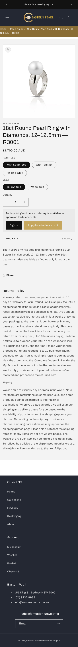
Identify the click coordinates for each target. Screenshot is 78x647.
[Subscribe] (59, 623)
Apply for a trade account (43, 225)
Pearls (11, 491)
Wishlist (12, 555)
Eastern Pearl (33, 640)
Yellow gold (14, 187)
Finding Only (15, 172)
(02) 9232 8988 (25, 597)
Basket (11, 563)
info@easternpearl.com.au (32, 602)
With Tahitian (44, 164)
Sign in (14, 225)
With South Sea (16, 164)
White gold (37, 187)
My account (14, 547)
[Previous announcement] (7, 5)
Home (3, 29)
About (11, 524)
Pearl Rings (16, 29)
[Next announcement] (71, 5)
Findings (12, 508)
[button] (7, 17)
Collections (14, 500)
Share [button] (10, 275)
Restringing (14, 516)
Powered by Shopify (50, 640)
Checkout (13, 571)
